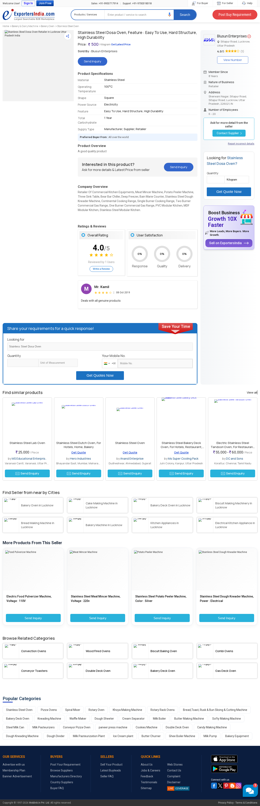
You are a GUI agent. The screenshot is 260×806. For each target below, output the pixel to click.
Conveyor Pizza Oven (76, 727)
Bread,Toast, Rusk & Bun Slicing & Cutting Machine (215, 709)
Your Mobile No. (114, 356)
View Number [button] (232, 60)
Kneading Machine (49, 718)
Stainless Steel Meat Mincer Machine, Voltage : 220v (95, 599)
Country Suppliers (61, 782)
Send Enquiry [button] (30, 473)
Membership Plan (14, 770)
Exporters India (29, 14)
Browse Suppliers (61, 770)
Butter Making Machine (189, 718)
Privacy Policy (226, 802)
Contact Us (174, 770)
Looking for (15, 339)
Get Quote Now (229, 192)
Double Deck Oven (177, 727)
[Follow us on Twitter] (220, 786)
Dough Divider (56, 736)
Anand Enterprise (132, 458)
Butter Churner (151, 736)
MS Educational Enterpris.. (29, 458)
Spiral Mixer (72, 709)
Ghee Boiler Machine (182, 736)
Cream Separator (133, 718)
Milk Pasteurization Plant (89, 736)
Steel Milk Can (15, 727)
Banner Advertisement (17, 776)
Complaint (173, 776)
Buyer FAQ (57, 788)
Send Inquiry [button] (92, 61)
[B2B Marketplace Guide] (232, 786)
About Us (147, 764)
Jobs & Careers (150, 770)
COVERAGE (178, 788)
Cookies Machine (146, 727)
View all (252, 392)
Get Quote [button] (78, 452)
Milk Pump (210, 736)
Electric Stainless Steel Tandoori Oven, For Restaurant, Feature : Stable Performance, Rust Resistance (233, 449)
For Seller (227, 3)
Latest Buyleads (110, 770)
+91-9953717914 (104, 3)
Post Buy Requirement (235, 14)
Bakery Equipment (237, 736)
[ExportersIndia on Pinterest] (226, 786)
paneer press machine (113, 727)
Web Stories (175, 764)
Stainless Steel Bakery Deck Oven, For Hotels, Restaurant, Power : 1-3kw (181, 447)
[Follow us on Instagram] (238, 786)
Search (185, 14)
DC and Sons (234, 458)
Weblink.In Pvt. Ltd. (39, 802)
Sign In (28, 3)
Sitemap (146, 788)
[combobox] (109, 363)
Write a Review (101, 268)
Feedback (147, 776)
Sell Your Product (111, 764)
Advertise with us (14, 764)
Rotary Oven (96, 709)
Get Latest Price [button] (121, 44)
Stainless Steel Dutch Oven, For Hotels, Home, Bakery (78, 445)
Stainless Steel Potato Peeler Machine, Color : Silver (160, 599)
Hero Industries (80, 458)
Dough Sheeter (104, 718)
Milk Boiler (159, 718)
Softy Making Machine (226, 718)
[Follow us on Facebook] (214, 786)
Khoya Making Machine (127, 709)
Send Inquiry (33, 618)
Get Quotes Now (100, 375)
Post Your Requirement (65, 764)
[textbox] (58, 363)
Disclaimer (174, 782)
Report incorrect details (241, 143)
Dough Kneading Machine (22, 736)
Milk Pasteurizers (43, 727)
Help (249, 3)
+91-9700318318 (137, 3)
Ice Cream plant (123, 736)
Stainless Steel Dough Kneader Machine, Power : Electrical (227, 599)
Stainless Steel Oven (68, 26)
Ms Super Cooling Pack (183, 458)
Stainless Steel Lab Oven (27, 443)
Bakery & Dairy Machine (25, 26)
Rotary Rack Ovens (163, 709)
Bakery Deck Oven (17, 718)
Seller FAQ (107, 776)
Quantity (14, 356)
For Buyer (202, 3)
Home (6, 26)
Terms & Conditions (246, 802)
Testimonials (149, 782)
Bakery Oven (47, 26)
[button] (170, 14)
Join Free (45, 3)
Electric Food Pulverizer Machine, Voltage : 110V (28, 599)
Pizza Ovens (49, 709)
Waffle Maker (77, 718)
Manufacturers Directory (66, 776)
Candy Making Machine (212, 727)
